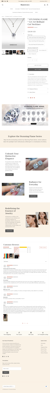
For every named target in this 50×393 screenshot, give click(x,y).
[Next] (23, 33)
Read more (9, 174)
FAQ (42, 345)
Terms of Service (44, 352)
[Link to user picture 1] (5, 317)
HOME (11, 9)
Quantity (29, 57)
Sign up (6, 372)
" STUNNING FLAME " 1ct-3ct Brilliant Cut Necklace (13, 16)
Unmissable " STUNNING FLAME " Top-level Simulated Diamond (27, 9)
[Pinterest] (7, 1)
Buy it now (38, 69)
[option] (13, 33)
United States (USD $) (43, 1)
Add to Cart (37, 65)
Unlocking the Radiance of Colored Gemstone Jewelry (22, 12)
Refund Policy (44, 349)
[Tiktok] (5, 1)
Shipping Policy (44, 347)
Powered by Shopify (12, 389)
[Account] (44, 5)
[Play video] (36, 164)
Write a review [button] (43, 247)
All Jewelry (43, 343)
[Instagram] (4, 356)
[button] (30, 27)
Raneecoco (7, 389)
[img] (10, 265)
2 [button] (24, 323)
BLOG (36, 12)
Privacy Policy (44, 351)
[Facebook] (2, 1)
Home (3, 16)
